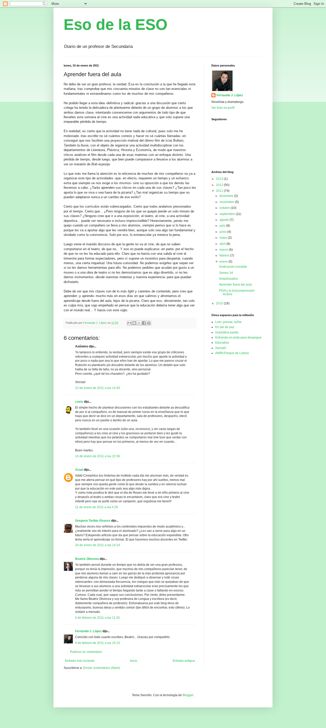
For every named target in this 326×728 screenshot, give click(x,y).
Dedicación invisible (233, 266)
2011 (220, 191)
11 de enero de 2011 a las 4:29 (96, 507)
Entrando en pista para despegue (238, 337)
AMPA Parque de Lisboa (232, 353)
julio (223, 225)
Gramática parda (226, 332)
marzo (224, 249)
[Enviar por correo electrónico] (129, 323)
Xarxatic (220, 348)
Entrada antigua (184, 661)
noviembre (227, 202)
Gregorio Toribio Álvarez (92, 520)
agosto (225, 220)
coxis (79, 401)
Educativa (222, 342)
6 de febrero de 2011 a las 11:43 (97, 617)
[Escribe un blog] (134, 323)
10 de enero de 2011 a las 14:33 (97, 388)
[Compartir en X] (139, 323)
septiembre (228, 214)
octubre (225, 208)
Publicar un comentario (86, 652)
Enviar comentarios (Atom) (101, 668)
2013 (220, 179)
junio (223, 232)
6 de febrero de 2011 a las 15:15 (97, 643)
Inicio (133, 661)
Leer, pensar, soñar (228, 322)
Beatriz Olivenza (87, 559)
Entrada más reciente (79, 661)
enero (224, 261)
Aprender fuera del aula (235, 284)
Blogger (188, 695)
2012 (220, 185)
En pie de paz (224, 327)
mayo (224, 237)
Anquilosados (228, 278)
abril (223, 244)
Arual (79, 469)
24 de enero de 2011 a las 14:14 (97, 545)
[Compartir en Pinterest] (148, 323)
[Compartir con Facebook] (143, 323)
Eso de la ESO (116, 24)
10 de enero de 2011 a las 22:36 (97, 456)
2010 (220, 303)
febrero (225, 255)
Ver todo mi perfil (223, 108)
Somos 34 (226, 273)
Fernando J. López (88, 631)
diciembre (227, 196)
